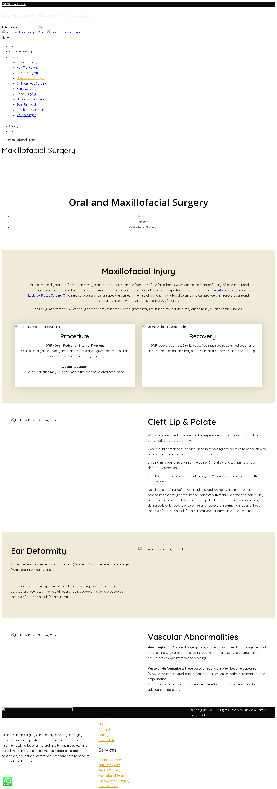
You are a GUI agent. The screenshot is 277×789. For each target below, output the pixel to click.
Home (13, 46)
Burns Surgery (26, 89)
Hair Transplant (27, 67)
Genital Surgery (27, 73)
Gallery (13, 126)
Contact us (16, 131)
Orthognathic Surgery (114, 781)
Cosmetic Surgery (29, 62)
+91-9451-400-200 (14, 4)
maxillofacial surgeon (228, 290)
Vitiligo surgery (27, 115)
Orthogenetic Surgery (32, 83)
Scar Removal (26, 104)
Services (14, 57)
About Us (105, 729)
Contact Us (106, 740)
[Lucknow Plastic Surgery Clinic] (47, 32)
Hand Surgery (26, 94)
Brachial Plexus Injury (31, 110)
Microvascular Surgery (32, 99)
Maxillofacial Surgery (31, 78)
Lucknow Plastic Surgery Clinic (49, 295)
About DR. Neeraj (20, 51)
